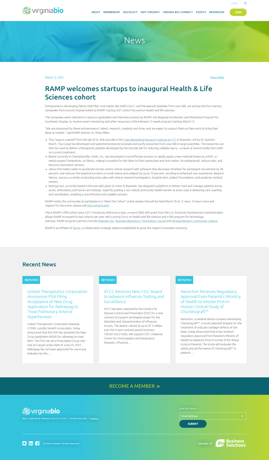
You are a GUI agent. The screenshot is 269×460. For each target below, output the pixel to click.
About (95, 12)
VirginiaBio (43, 10)
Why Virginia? (150, 12)
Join (238, 12)
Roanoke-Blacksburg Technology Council (141, 220)
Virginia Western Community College (194, 220)
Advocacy (130, 12)
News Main (217, 77)
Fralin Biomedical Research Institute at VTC (149, 139)
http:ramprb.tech (98, 205)
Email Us (95, 418)
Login (234, 3)
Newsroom (216, 12)
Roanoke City (106, 220)
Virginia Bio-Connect (178, 12)
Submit (193, 423)
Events (201, 12)
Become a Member (132, 386)
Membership (111, 12)
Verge (76, 227)
